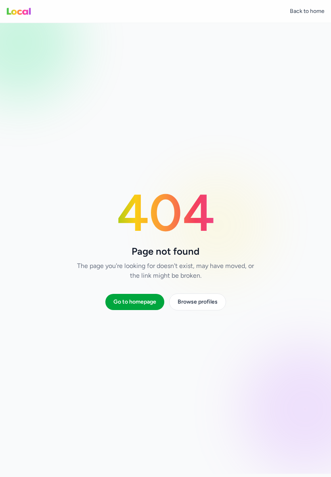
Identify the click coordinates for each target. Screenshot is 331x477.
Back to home (307, 11)
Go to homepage (134, 301)
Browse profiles (198, 301)
